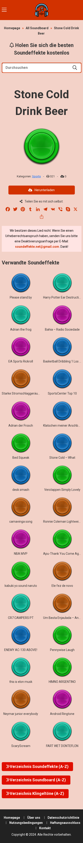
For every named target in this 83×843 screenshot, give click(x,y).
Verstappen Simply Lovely (62, 489)
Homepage (12, 28)
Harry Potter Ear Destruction (62, 297)
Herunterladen (45, 190)
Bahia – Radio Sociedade (62, 329)
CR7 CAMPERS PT (21, 618)
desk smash (20, 489)
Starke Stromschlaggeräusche (23, 393)
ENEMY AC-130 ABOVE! (20, 650)
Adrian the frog (20, 329)
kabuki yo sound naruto (21, 585)
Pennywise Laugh (62, 650)
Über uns (33, 817)
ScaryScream (20, 746)
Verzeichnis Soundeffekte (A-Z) (39, 766)
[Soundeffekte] (41, 10)
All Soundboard (37, 28)
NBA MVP (20, 553)
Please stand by (21, 297)
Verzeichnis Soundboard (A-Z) (38, 780)
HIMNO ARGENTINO (62, 681)
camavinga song (20, 521)
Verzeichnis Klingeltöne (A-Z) (37, 793)
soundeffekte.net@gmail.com (37, 246)
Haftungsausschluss (65, 823)
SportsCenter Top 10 (62, 393)
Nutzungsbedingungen (26, 823)
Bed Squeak (20, 457)
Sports (36, 176)
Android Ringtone (62, 714)
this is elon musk (20, 681)
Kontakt (45, 828)
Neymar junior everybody (20, 714)
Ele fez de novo (62, 585)
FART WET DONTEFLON (62, 746)
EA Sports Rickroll (20, 361)
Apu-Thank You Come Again (63, 553)
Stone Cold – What (62, 457)
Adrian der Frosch (20, 425)
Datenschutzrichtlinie (63, 817)
